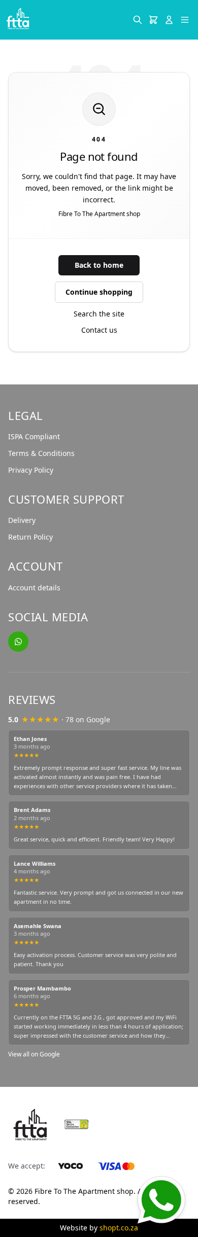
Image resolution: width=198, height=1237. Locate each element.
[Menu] (185, 20)
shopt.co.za (119, 1227)
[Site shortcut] (161, 1200)
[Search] (137, 20)
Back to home (99, 265)
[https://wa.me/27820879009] (18, 641)
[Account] (169, 20)
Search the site (99, 314)
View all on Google (34, 1054)
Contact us (99, 330)
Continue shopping (99, 292)
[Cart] (153, 20)
